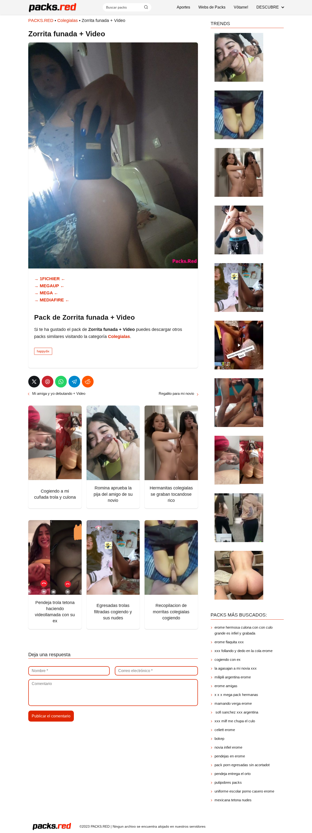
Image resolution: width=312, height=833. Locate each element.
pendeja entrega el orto (232, 774)
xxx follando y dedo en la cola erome (243, 651)
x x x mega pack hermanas (236, 695)
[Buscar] (146, 7)
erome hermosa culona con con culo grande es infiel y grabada (243, 630)
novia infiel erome (228, 747)
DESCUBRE (267, 7)
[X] (34, 381)
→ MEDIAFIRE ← (51, 300)
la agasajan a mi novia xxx (235, 668)
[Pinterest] (47, 381)
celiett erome (224, 730)
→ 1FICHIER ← (49, 278)
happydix (43, 351)
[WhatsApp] (61, 381)
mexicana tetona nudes (233, 800)
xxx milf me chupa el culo (235, 721)
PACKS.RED (40, 20)
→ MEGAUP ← (49, 285)
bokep (219, 738)
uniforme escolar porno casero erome (244, 791)
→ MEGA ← (46, 292)
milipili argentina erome (232, 677)
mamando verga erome (233, 703)
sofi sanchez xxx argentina (236, 712)
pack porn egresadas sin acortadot (242, 765)
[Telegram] (74, 381)
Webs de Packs (211, 7)
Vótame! (241, 7)
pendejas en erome (229, 756)
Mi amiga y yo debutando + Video (58, 393)
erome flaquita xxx (229, 642)
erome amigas (225, 686)
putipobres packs (228, 782)
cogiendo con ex (227, 659)
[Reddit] (88, 381)
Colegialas (67, 20)
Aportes (183, 7)
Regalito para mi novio (176, 393)
